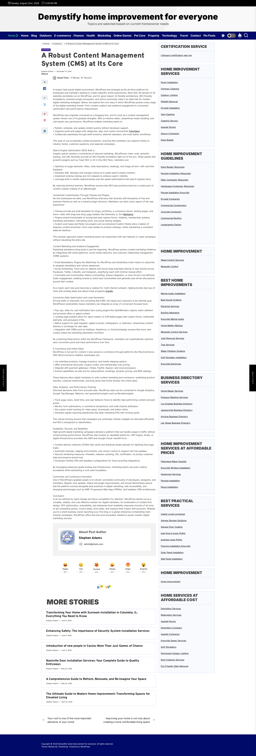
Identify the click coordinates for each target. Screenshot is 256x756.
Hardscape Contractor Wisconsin (177, 186)
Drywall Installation (170, 108)
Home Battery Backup (172, 325)
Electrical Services (170, 306)
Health (91, 35)
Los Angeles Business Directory (176, 403)
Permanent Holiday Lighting (175, 653)
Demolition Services (171, 608)
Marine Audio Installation (173, 293)
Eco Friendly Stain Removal (174, 666)
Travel (184, 35)
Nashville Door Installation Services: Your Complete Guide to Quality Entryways (92, 662)
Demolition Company (171, 627)
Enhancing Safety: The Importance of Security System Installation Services (97, 631)
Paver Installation (169, 82)
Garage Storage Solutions (174, 520)
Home (12, 35)
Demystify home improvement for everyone (128, 17)
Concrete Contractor (171, 211)
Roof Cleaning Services (172, 659)
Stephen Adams (47, 71)
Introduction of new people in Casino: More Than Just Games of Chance (94, 646)
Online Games (122, 35)
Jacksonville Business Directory (177, 410)
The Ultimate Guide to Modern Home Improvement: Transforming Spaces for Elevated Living (98, 695)
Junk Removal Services (172, 338)
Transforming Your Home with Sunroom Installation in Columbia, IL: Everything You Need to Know (91, 614)
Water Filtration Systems (173, 351)
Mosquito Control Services (174, 332)
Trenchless (134, 131)
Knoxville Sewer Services (173, 640)
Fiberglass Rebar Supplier (174, 461)
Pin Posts (209, 35)
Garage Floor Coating (172, 527)
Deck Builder (167, 140)
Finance (79, 35)
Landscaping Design (171, 224)
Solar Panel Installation (172, 552)
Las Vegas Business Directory (175, 423)
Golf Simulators (168, 647)
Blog (34, 35)
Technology (169, 35)
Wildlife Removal (169, 101)
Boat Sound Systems (171, 300)
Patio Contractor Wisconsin (174, 179)
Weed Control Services (172, 260)
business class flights (171, 539)
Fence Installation (169, 487)
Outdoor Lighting (169, 95)
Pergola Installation (170, 480)
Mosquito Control (169, 266)
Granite (109, 291)
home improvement (170, 581)
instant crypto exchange (173, 514)
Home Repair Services (172, 391)
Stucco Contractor (170, 133)
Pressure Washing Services (174, 397)
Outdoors (46, 35)
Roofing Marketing (170, 312)
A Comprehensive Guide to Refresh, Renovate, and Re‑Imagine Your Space (96, 679)
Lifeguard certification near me (176, 55)
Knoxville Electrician (171, 364)
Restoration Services (171, 615)
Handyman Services (171, 474)
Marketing (104, 35)
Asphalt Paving (168, 127)
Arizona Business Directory (174, 416)
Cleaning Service (169, 120)
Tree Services (167, 344)
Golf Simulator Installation (174, 357)
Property (153, 35)
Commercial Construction (173, 205)
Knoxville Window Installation (175, 468)
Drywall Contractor (170, 199)
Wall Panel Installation (172, 559)
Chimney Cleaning (170, 88)
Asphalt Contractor (170, 634)
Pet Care (139, 35)
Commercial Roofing (171, 218)
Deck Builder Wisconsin (173, 167)
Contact (196, 35)
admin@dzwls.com (93, 544)
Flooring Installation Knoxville (175, 546)
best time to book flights (173, 533)
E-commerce (62, 35)
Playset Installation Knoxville (175, 192)
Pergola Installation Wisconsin (176, 173)
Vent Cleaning (168, 114)
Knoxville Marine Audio (172, 319)
